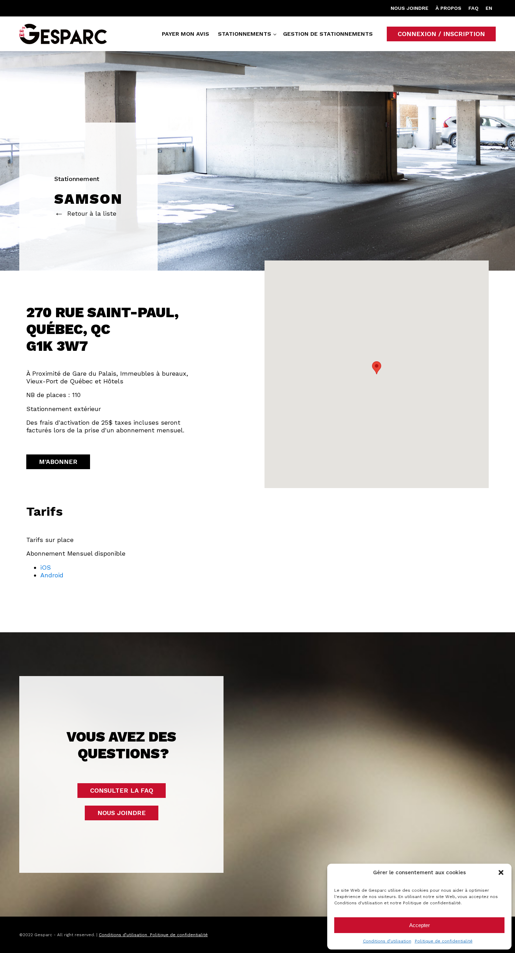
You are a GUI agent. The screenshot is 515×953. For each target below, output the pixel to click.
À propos (448, 8)
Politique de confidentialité (444, 941)
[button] (500, 872)
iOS (45, 567)
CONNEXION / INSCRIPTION (441, 33)
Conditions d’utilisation (387, 941)
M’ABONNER (58, 461)
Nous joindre (409, 8)
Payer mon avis (185, 33)
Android (51, 575)
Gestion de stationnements (328, 33)
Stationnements (244, 33)
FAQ (473, 8)
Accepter (419, 925)
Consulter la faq (121, 790)
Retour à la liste (91, 213)
